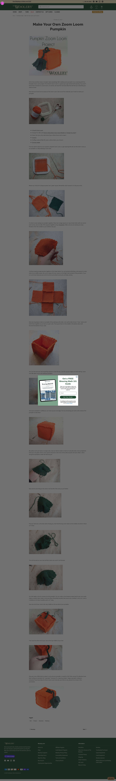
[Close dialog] (76, 377)
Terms (68, 403)
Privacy (71, 403)
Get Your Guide (68, 397)
